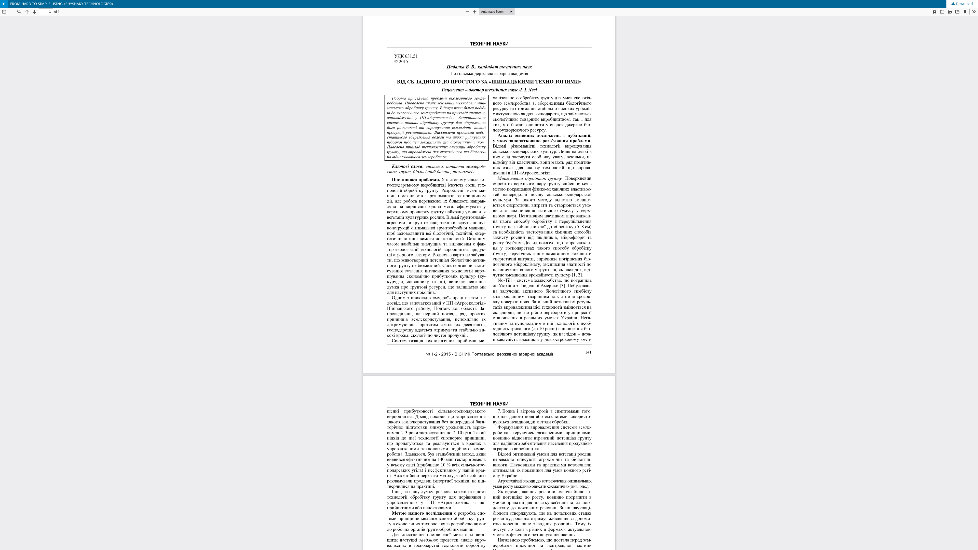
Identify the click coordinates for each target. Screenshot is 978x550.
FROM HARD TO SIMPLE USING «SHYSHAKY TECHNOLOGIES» (61, 3)
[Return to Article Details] (4, 4)
